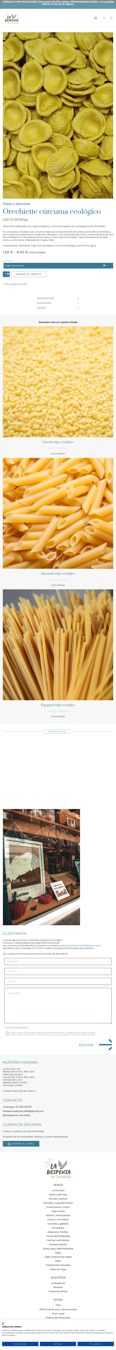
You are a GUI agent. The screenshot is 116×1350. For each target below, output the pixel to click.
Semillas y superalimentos (58, 1203)
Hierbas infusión (58, 1244)
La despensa (58, 1283)
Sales (58, 1261)
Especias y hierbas (58, 1232)
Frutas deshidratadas (58, 1236)
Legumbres (58, 1211)
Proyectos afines (58, 1291)
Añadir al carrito (28, 274)
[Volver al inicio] (11, 18)
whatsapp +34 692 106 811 (17, 1107)
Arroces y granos (58, 1198)
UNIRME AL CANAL (22, 1143)
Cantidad (8, 261)
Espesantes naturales (58, 1265)
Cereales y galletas (58, 1223)
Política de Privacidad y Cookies (82, 1033)
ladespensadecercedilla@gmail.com (79, 945)
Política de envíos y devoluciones (58, 1309)
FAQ (58, 1305)
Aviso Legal (30, 1033)
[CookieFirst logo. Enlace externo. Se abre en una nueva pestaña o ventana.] (3, 1323)
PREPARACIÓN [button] (45, 298)
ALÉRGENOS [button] (44, 303)
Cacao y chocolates (58, 1219)
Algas (58, 1252)
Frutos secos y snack (58, 1207)
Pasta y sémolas (16, 204)
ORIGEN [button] (41, 307)
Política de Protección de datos (51, 1033)
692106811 (37, 948)
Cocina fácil (58, 1190)
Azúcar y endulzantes (58, 1215)
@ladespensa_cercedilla (16, 1115)
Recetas (58, 1287)
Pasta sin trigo (58, 1269)
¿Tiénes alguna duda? (15, 284)
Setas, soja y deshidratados (58, 1248)
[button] (95, 18)
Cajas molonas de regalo (58, 1256)
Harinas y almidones (58, 1240)
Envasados (58, 1227)
